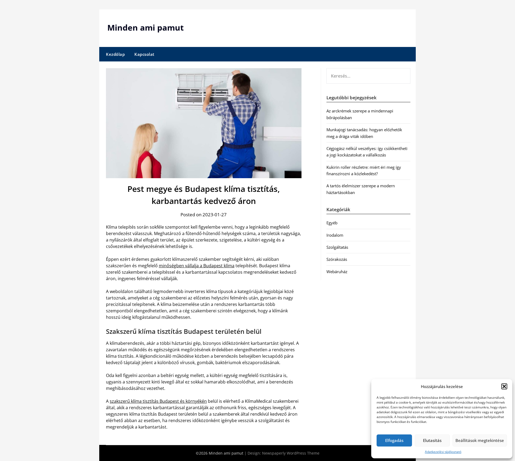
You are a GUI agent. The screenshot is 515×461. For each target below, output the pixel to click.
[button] (504, 386)
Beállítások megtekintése (479, 440)
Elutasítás (432, 440)
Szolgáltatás (337, 247)
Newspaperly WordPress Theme (290, 453)
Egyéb (331, 222)
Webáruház (336, 271)
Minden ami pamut (145, 27)
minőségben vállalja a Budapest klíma (196, 266)
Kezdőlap (115, 54)
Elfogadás (394, 440)
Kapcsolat (144, 54)
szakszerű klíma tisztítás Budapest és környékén (158, 401)
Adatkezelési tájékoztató (443, 451)
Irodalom (334, 235)
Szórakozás (336, 259)
